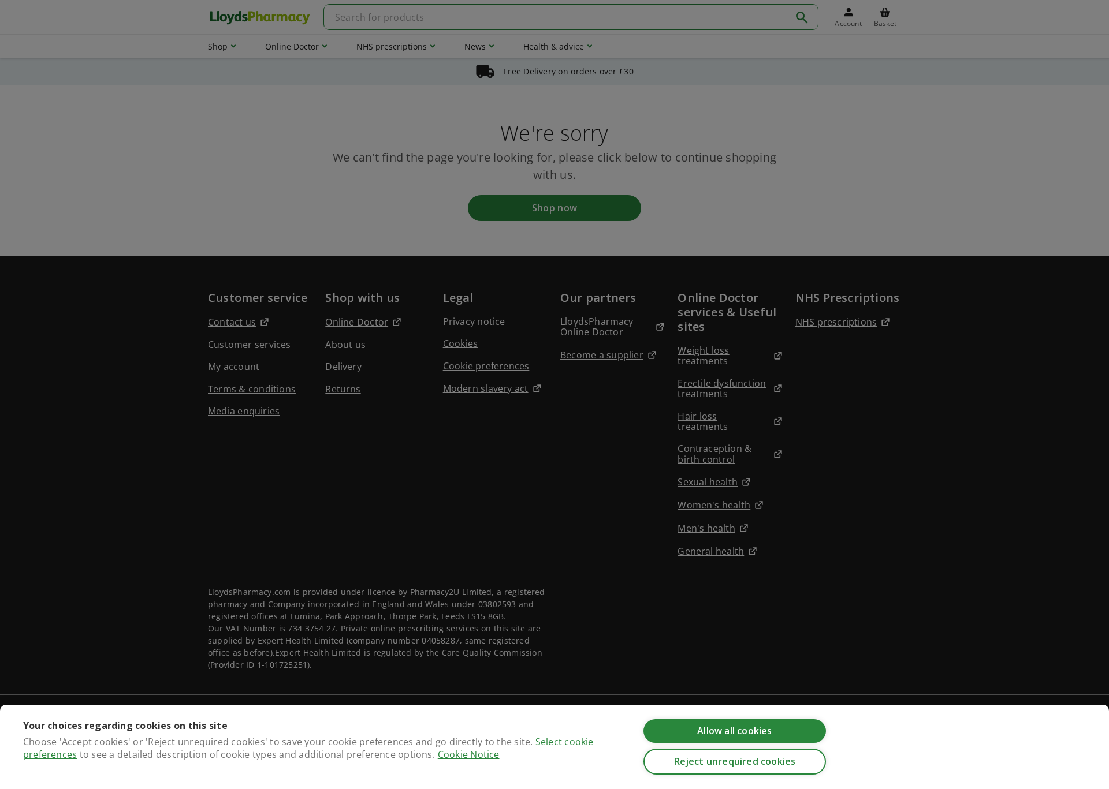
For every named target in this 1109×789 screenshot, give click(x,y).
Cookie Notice (469, 754)
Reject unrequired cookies (735, 761)
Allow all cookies (734, 730)
